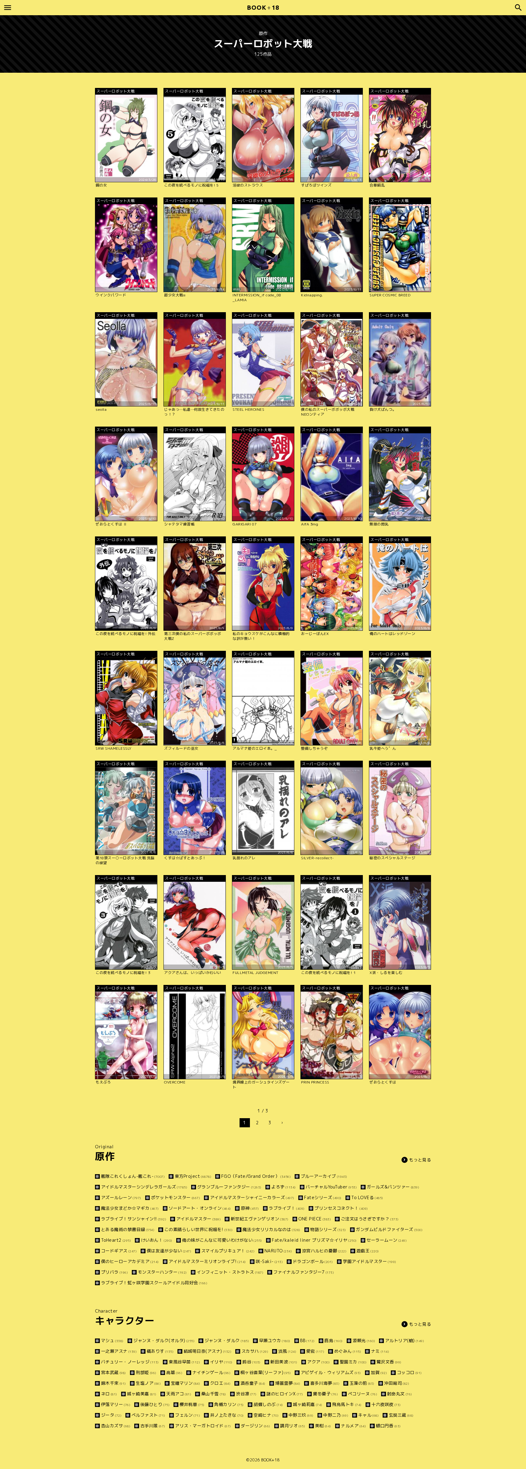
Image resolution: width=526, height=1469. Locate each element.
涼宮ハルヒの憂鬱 (324, 1251)
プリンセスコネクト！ (341, 1208)
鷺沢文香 (389, 1362)
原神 (250, 1208)
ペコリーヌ (362, 1394)
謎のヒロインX (284, 1394)
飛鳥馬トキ (347, 1404)
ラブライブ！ (287, 1208)
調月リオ (292, 1426)
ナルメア (353, 1426)
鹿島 (333, 1340)
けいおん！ (156, 1240)
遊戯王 (367, 1251)
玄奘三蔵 (401, 1415)
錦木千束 (113, 1383)
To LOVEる (367, 1197)
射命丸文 (399, 1394)
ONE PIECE (314, 1219)
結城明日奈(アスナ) (207, 1351)
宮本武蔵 (113, 1372)
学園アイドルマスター (369, 1261)
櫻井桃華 (192, 1404)
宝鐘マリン (185, 1383)
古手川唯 (152, 1426)
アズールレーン (121, 1197)
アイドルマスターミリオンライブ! (207, 1261)
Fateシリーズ (323, 1197)
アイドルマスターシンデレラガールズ (144, 1187)
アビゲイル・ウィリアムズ (331, 1372)
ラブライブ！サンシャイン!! (133, 1219)
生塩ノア (148, 1383)
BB (307, 1340)
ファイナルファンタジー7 (303, 1272)
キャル (368, 1415)
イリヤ (221, 1362)
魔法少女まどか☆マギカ (130, 1208)
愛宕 (315, 1351)
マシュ (112, 1340)
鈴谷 (251, 1362)
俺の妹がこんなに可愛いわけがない (222, 1240)
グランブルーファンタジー (229, 1187)
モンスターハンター (162, 1272)
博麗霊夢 (287, 1383)
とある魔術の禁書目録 (127, 1229)
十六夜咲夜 (386, 1404)
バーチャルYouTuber (331, 1187)
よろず (283, 1187)
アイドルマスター (198, 1219)
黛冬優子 (325, 1394)
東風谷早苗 (184, 1362)
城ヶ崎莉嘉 (307, 1404)
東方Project (193, 1176)
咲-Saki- (269, 1261)
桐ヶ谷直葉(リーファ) (265, 1372)
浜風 (287, 1351)
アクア (318, 1362)
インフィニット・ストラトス (230, 1272)
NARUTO (278, 1251)
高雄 (174, 1372)
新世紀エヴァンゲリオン (260, 1219)
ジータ (111, 1415)
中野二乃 (335, 1415)
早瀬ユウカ (274, 1340)
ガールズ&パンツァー (393, 1187)
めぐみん (347, 1351)
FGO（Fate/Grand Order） (256, 1176)
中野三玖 (301, 1415)
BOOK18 (263, 7)
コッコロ (409, 1372)
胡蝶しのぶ (268, 1404)
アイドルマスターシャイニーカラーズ (252, 1197)
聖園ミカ (353, 1362)
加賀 (379, 1372)
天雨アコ (178, 1394)
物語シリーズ (328, 1229)
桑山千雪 (213, 1394)
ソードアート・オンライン (200, 1208)
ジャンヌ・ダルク (227, 1340)
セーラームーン (386, 1240)
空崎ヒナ (266, 1415)
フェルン (187, 1415)
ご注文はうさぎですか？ (370, 1219)
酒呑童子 (252, 1383)
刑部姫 (146, 1372)
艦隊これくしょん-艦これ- (133, 1176)
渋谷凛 (246, 1394)
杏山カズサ (115, 1426)
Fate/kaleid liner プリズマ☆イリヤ (314, 1240)
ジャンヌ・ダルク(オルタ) (164, 1340)
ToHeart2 (116, 1240)
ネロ (109, 1394)
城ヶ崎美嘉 (141, 1394)
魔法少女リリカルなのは (271, 1229)
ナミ (380, 1351)
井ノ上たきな (227, 1415)
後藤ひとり (155, 1404)
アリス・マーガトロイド (203, 1426)
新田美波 (283, 1362)
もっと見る (420, 1160)
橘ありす (160, 1351)
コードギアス (119, 1251)
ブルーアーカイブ (324, 1176)
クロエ (220, 1383)
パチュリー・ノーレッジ (130, 1362)
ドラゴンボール (313, 1261)
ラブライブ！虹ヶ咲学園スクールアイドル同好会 (154, 1283)
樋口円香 (388, 1426)
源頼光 (363, 1340)
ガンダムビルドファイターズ (389, 1229)
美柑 (323, 1426)
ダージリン (255, 1426)
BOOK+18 (270, 1460)
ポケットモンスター (175, 1197)
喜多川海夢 (324, 1383)
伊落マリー (115, 1404)
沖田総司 (396, 1383)
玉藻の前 (361, 1383)
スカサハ (254, 1351)
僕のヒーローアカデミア (130, 1261)
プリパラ (114, 1272)
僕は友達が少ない (169, 1251)
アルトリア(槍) (404, 1340)
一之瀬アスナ (119, 1351)
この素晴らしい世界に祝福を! (198, 1229)
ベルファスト (148, 1415)
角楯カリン (229, 1404)
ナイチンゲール (211, 1372)
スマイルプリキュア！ (227, 1251)
